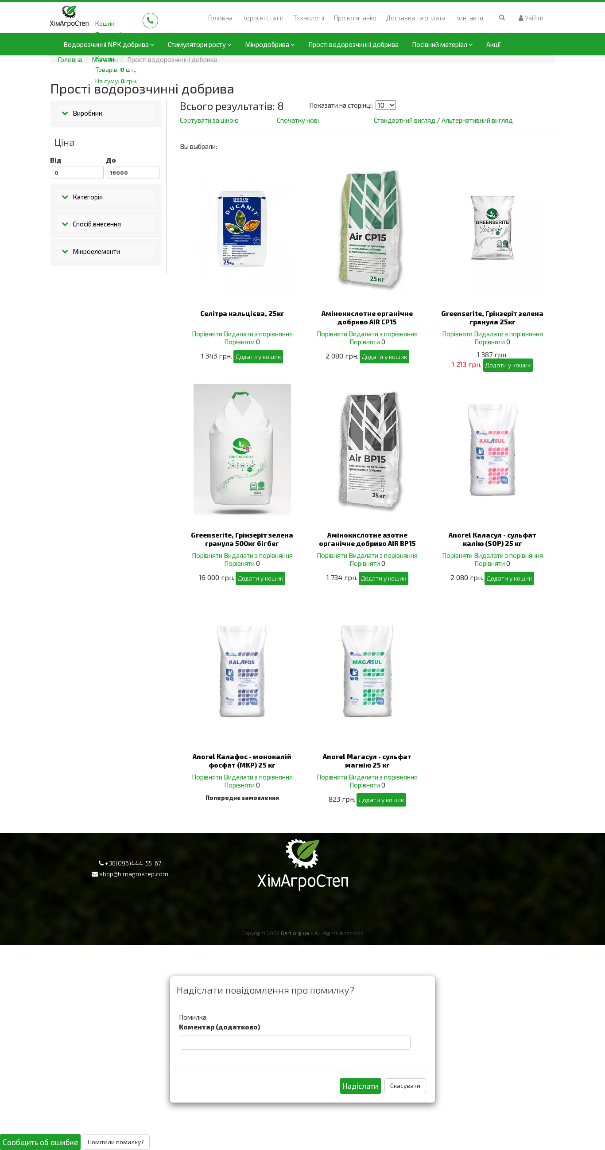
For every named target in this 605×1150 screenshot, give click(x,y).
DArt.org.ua (295, 933)
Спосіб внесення (97, 224)
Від (56, 160)
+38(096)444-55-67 (133, 863)
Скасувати (405, 1085)
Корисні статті (262, 18)
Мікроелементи (96, 251)
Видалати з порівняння (258, 334)
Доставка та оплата (416, 18)
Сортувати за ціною (209, 120)
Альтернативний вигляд (477, 120)
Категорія (88, 197)
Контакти (469, 18)
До (111, 160)
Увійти (533, 18)
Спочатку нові (298, 120)
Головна (220, 18)
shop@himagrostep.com (133, 873)
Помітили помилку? (116, 1142)
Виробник (87, 113)
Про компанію (355, 18)
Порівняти (207, 334)
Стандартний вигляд (404, 120)
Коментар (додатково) (219, 1027)
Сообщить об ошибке (40, 1142)
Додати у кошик (258, 356)
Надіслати (360, 1085)
